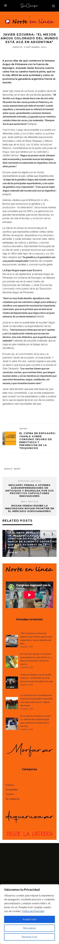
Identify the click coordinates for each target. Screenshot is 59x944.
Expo (17, 469)
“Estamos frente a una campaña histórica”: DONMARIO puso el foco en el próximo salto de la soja (36, 678)
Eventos (17, 47)
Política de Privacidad (33, 911)
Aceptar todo (30, 919)
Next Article (29, 502)
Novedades (12, 789)
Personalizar (29, 928)
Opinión (10, 794)
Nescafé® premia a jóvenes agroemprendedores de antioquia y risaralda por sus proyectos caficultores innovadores (29, 491)
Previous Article (29, 481)
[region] (29, 914)
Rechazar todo (29, 937)
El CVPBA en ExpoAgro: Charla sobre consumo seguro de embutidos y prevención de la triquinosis (37, 441)
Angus (8, 469)
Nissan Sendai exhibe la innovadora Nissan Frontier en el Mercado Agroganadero (29, 508)
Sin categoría (12, 799)
